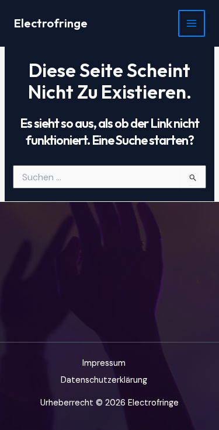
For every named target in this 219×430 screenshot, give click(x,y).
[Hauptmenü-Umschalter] (191, 23)
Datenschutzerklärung (104, 380)
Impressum (104, 363)
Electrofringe (51, 23)
